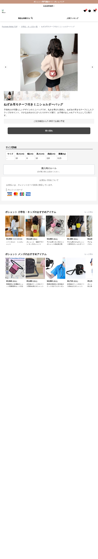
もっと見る (88, 212)
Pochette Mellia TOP (9, 27)
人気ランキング (72, 18)
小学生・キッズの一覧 (29, 27)
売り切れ (49, 131)
